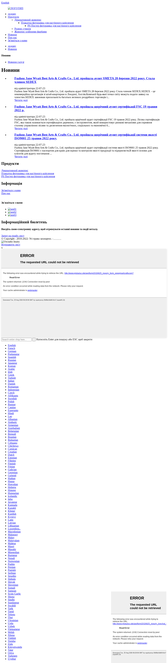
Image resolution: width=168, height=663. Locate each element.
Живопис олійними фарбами (30, 31)
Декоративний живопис (27, 19)
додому (12, 13)
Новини (12, 34)
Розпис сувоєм (22, 28)
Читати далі (21, 100)
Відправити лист (10, 244)
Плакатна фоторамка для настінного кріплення (47, 22)
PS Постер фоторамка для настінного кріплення (54, 25)
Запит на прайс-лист (12, 235)
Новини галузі (16, 62)
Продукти (13, 16)
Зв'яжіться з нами (17, 40)
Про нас (12, 37)
